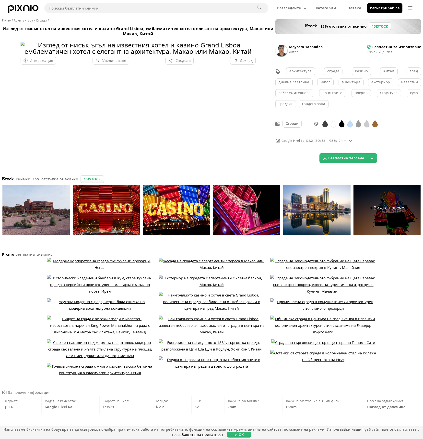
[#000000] (342, 123)
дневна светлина (294, 82)
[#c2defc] (350, 123)
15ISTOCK (92, 179)
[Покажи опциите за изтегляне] (372, 158)
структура (389, 92)
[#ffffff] (333, 123)
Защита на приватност (202, 434)
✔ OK (239, 434)
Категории (326, 8)
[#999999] (358, 123)
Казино (361, 71)
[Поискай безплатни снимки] (259, 7)
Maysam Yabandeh (306, 46)
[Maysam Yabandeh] (281, 55)
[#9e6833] (375, 123)
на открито (332, 92)
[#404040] (325, 123)
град (414, 71)
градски (286, 103)
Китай (388, 71)
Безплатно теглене (346, 158)
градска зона (313, 103)
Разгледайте (289, 8)
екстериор (380, 82)
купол (325, 82)
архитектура (300, 71)
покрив (361, 92)
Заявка (354, 8)
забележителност (294, 92)
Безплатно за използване (396, 46)
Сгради (292, 123)
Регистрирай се (385, 8)
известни (409, 82)
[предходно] (26, 41)
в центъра (351, 82)
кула (414, 92)
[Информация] (350, 141)
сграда (333, 71)
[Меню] (410, 8)
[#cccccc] (367, 123)
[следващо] (250, 41)
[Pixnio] (23, 10)
